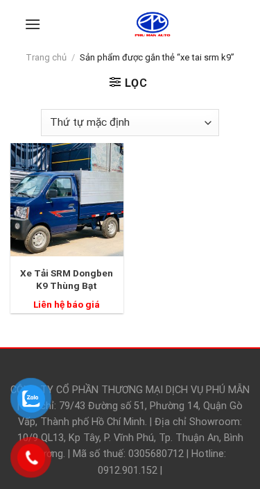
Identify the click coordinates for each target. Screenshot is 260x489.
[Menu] (32, 23)
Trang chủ (46, 57)
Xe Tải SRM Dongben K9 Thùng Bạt (66, 279)
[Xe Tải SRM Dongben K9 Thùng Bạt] (66, 199)
